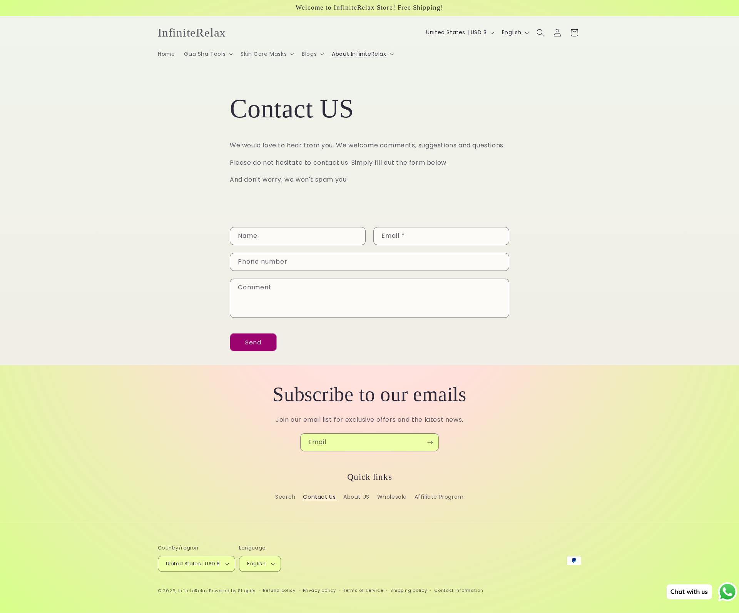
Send (253, 342)
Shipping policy (408, 590)
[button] (207, 54)
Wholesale (392, 497)
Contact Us (319, 497)
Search (285, 497)
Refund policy (279, 590)
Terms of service (363, 590)
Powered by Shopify (232, 591)
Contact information (458, 590)
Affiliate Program (439, 497)
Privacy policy (319, 590)
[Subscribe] (429, 442)
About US (356, 497)
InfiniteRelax (193, 591)
